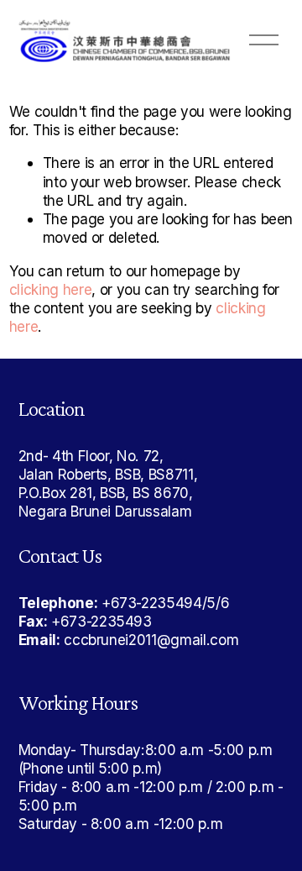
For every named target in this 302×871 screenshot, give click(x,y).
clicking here (50, 289)
